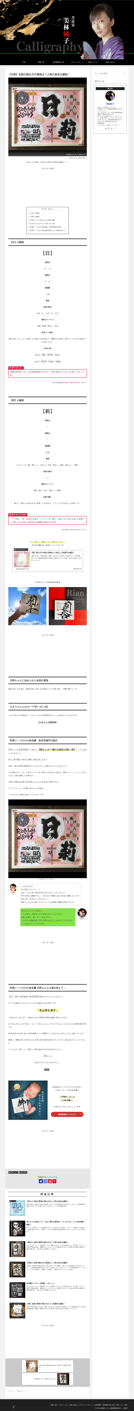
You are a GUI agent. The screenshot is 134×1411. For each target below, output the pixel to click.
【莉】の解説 (35, 216)
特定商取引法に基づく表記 (111, 1405)
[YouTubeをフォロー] (50, 1181)
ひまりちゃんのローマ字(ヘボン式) (42, 223)
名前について (14, 1172)
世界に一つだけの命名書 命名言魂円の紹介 (46, 227)
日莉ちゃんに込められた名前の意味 (42, 220)
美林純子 (110, 104)
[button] (124, 73)
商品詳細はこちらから (67, 1114)
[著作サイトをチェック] (41, 1181)
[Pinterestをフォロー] (54, 1181)
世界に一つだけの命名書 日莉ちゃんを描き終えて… (48, 230)
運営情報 (98, 1405)
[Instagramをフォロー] (45, 1181)
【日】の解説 (35, 213)
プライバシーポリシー (86, 1405)
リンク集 (124, 1405)
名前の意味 (24, 1172)
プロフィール (63, 1405)
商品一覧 (54, 1405)
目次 (44, 209)
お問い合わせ (73, 1405)
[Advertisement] (47, 184)
